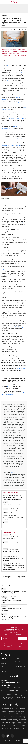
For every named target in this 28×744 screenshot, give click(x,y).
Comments (6, 399)
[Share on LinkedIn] (20, 29)
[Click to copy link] (25, 29)
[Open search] (25, 2)
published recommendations (8, 270)
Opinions (6, 534)
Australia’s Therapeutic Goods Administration (16, 283)
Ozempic (9, 65)
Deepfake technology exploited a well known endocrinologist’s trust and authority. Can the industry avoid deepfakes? (13, 567)
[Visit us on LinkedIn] (12, 736)
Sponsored (5, 606)
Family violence (12, 534)
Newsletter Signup (13, 690)
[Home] (14, 2)
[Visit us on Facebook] (3, 736)
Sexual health (11, 522)
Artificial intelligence (11, 563)
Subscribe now (22, 638)
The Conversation (21, 368)
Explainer (6, 502)
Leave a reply (15, 399)
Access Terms (17, 740)
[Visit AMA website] (16, 704)
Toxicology (11, 508)
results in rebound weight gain (17, 327)
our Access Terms (20, 643)
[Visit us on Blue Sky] (7, 736)
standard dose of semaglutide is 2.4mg (11, 145)
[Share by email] (22, 29)
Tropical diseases (12, 542)
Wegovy (15, 67)
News (5, 556)
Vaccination (11, 515)
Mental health (11, 549)
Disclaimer (11, 740)
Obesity (3, 25)
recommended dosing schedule (14, 138)
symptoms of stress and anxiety (12, 103)
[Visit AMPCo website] (6, 704)
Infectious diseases (11, 495)
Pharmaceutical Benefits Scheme (16, 118)
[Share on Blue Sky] (14, 29)
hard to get (9, 80)
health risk (22, 223)
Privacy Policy (9, 646)
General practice (12, 502)
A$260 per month (10, 122)
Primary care (9, 556)
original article (5, 372)
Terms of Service (16, 646)
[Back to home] (5, 654)
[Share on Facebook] (17, 29)
